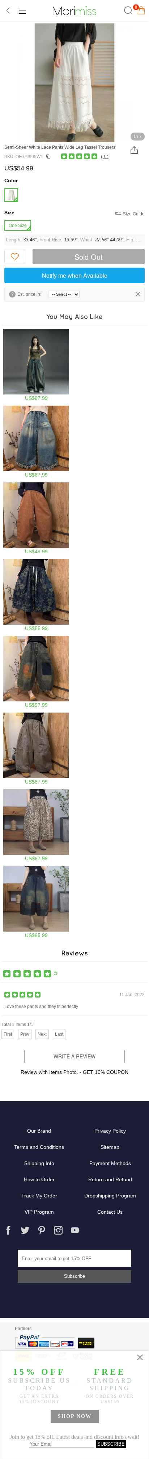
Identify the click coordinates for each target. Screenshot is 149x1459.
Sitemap (110, 1147)
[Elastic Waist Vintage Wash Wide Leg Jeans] (36, 518)
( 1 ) (104, 156)
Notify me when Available (74, 275)
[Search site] (127, 10)
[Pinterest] (41, 1230)
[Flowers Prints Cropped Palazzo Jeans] (36, 595)
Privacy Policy (110, 1131)
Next (42, 1034)
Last (59, 1034)
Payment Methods (110, 1163)
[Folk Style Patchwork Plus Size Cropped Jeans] (36, 902)
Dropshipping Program (110, 1196)
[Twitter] (25, 1230)
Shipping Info (39, 1163)
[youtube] (75, 1230)
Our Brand (39, 1131)
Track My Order (39, 1196)
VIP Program (39, 1212)
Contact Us (110, 1212)
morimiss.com (74, 10)
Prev (24, 1034)
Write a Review (74, 1056)
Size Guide (134, 214)
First (8, 1034)
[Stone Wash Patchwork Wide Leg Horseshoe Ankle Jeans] (36, 672)
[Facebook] (8, 1230)
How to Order (39, 1179)
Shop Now (74, 1416)
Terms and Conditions (39, 1147)
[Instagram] (58, 1230)
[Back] (8, 10)
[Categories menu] (22, 10)
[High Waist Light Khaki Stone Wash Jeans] (36, 748)
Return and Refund (110, 1179)
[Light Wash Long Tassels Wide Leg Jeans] (36, 441)
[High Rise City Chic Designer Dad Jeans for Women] (36, 365)
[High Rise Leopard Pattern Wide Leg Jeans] (36, 825)
